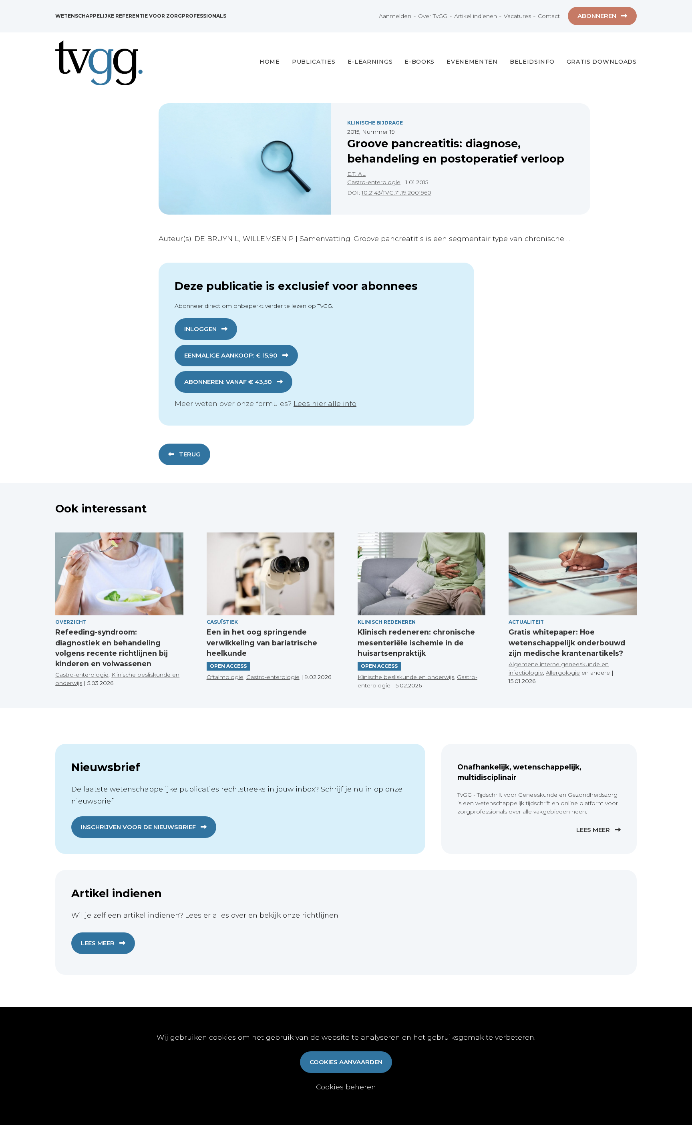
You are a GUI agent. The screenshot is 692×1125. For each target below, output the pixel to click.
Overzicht (70, 622)
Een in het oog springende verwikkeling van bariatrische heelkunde (262, 642)
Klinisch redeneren (387, 622)
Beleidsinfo (532, 61)
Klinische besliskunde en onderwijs (406, 677)
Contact (549, 16)
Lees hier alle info (325, 403)
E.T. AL (356, 173)
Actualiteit (526, 622)
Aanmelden (395, 16)
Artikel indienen (475, 16)
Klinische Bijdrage (375, 123)
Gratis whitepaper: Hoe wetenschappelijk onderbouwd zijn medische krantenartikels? (567, 642)
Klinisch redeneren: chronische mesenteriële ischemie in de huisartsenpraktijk (416, 642)
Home (270, 61)
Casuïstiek (222, 622)
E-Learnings (370, 61)
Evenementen (472, 61)
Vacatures (517, 16)
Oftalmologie (225, 677)
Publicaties (314, 61)
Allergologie (563, 672)
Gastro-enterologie (373, 182)
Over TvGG (432, 16)
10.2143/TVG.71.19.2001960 (396, 192)
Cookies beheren (346, 1087)
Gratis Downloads (602, 61)
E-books (419, 61)
